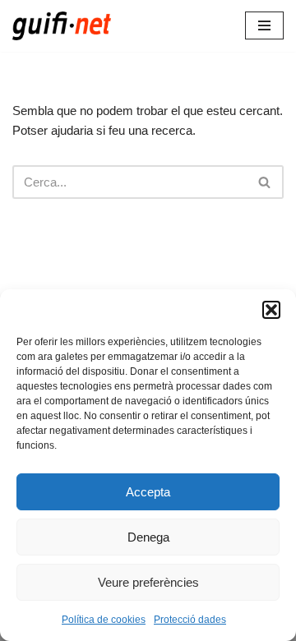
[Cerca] (265, 182)
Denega (148, 537)
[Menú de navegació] (264, 25)
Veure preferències (148, 582)
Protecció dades (190, 619)
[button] (271, 310)
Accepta (148, 492)
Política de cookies (104, 619)
